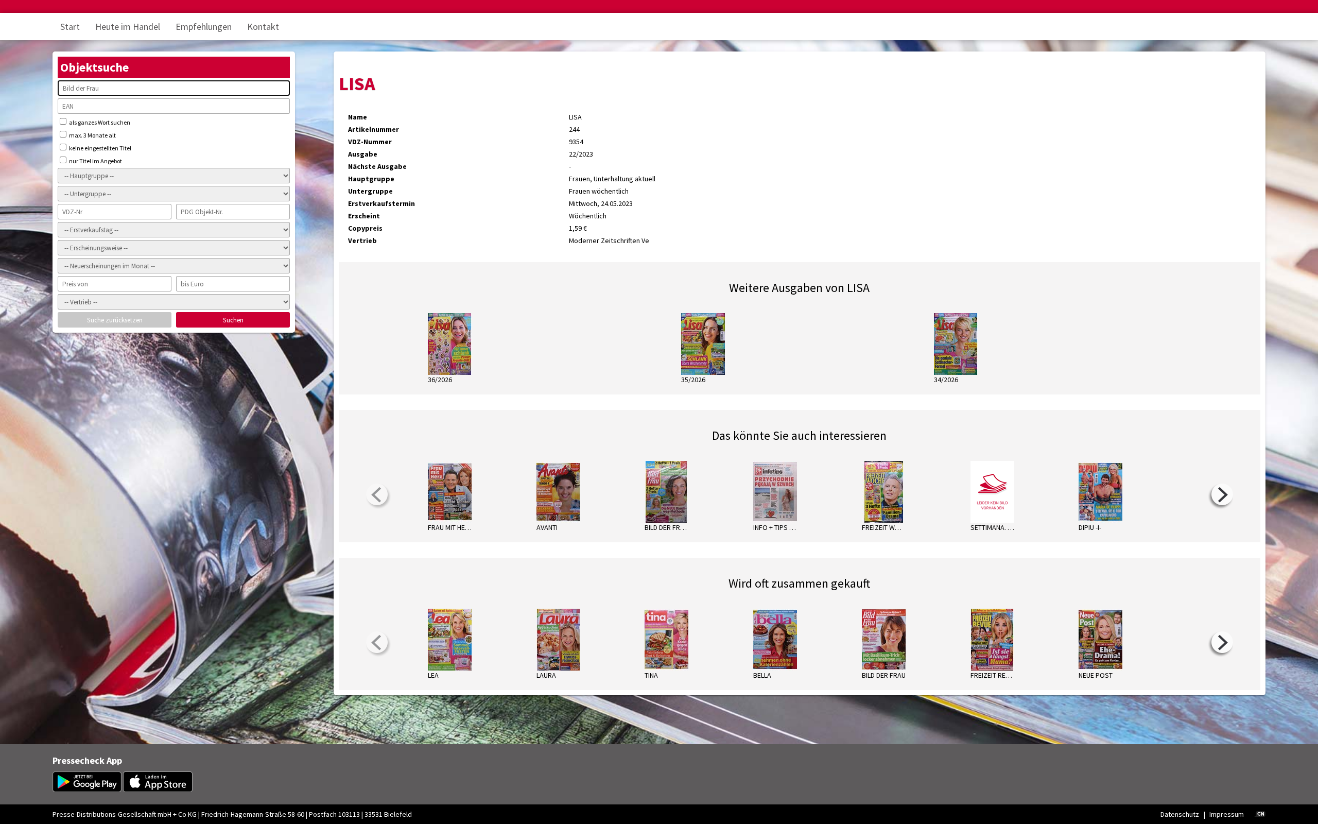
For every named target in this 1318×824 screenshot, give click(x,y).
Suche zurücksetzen (115, 320)
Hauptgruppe (371, 178)
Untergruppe (370, 191)
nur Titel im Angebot (95, 161)
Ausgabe (362, 154)
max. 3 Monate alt (92, 135)
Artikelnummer (373, 129)
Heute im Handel (127, 26)
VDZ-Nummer (370, 141)
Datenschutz (1179, 814)
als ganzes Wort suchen (99, 122)
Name (357, 117)
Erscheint (364, 215)
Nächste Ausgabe (377, 166)
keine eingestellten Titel (99, 148)
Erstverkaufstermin (381, 203)
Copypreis (365, 228)
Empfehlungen (204, 26)
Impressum (1226, 814)
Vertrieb (362, 240)
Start (70, 26)
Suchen (233, 320)
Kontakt (263, 26)
